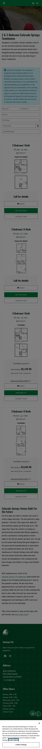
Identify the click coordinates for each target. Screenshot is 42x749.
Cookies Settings (21, 745)
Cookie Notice (13, 740)
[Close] (39, 723)
